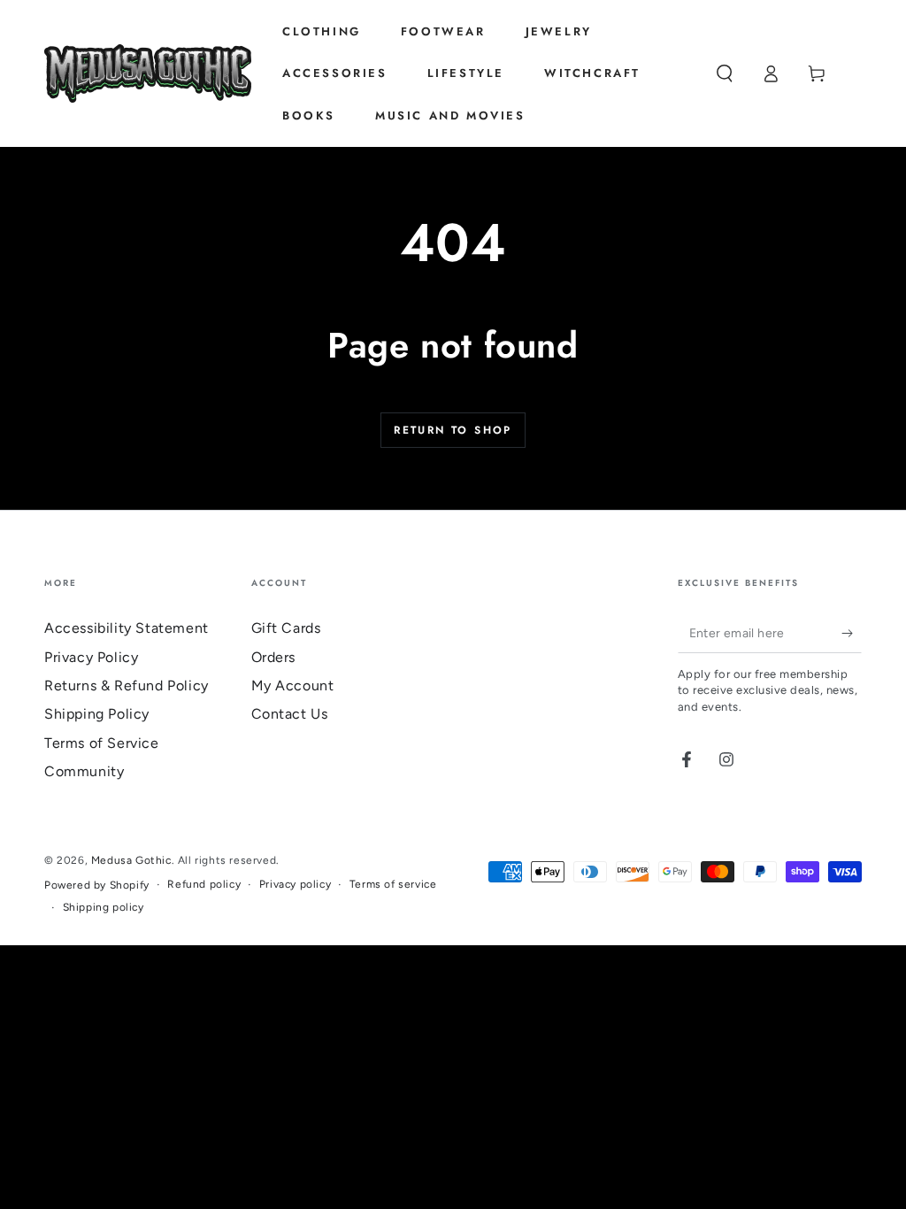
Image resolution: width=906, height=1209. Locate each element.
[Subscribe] (851, 632)
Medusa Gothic (131, 860)
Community (84, 771)
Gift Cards (286, 628)
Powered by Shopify (97, 885)
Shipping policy (103, 907)
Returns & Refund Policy (126, 685)
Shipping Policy (97, 713)
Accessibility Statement (126, 628)
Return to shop (453, 430)
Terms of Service (101, 743)
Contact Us (289, 713)
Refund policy (204, 884)
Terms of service (393, 884)
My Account (292, 685)
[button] (725, 73)
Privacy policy (295, 884)
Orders (273, 657)
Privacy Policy (91, 657)
